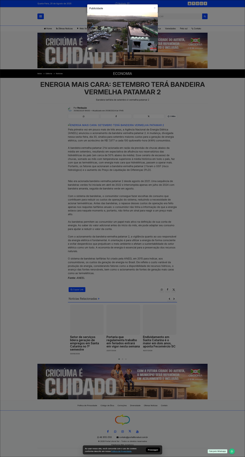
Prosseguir (153, 450)
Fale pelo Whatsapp (217, 451)
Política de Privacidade (121, 451)
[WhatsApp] (232, 451)
